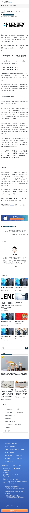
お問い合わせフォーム (8, 474)
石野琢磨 (14, 254)
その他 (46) (7, 431)
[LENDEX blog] (8, 2)
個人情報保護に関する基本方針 (13, 455)
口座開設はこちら (14, 511)
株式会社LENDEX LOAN (12, 495)
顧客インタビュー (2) (10, 421)
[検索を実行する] (26, 348)
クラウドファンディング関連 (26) (13, 409)
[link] (16, 267)
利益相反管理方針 (10, 452)
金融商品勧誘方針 (10, 446)
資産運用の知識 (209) (10, 415)
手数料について (9, 461)
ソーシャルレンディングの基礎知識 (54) (14, 412)
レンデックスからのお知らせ (8, 14)
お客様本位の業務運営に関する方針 (14, 449)
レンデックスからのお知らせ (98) (13, 424)
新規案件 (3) (8, 418)
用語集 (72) (7, 427)
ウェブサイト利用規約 (11, 444)
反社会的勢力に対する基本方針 (13, 458)
